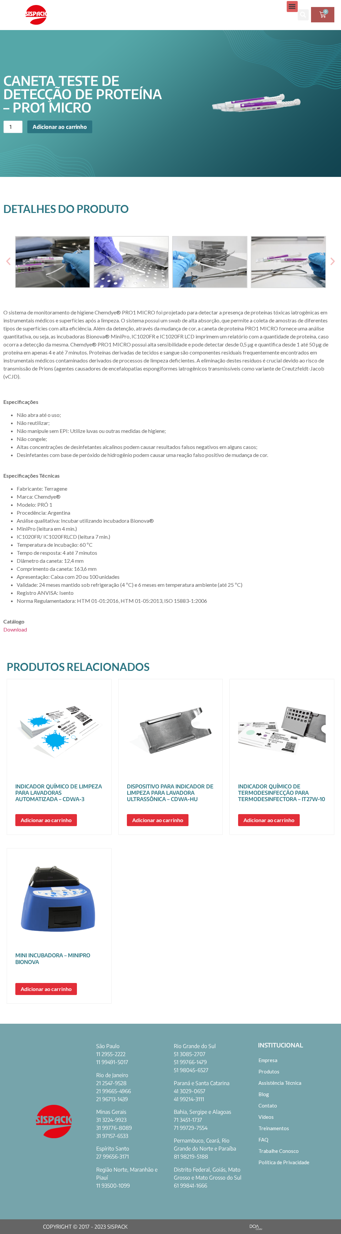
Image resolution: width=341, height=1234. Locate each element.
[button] (292, 6)
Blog (263, 1094)
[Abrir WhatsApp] (324, 1217)
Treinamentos (273, 1128)
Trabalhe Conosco (278, 1151)
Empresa (267, 1060)
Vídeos (266, 1117)
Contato (267, 1105)
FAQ (263, 1140)
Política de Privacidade (283, 1162)
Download (15, 629)
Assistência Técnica (279, 1083)
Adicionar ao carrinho (60, 127)
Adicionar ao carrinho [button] (46, 820)
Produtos (268, 1071)
